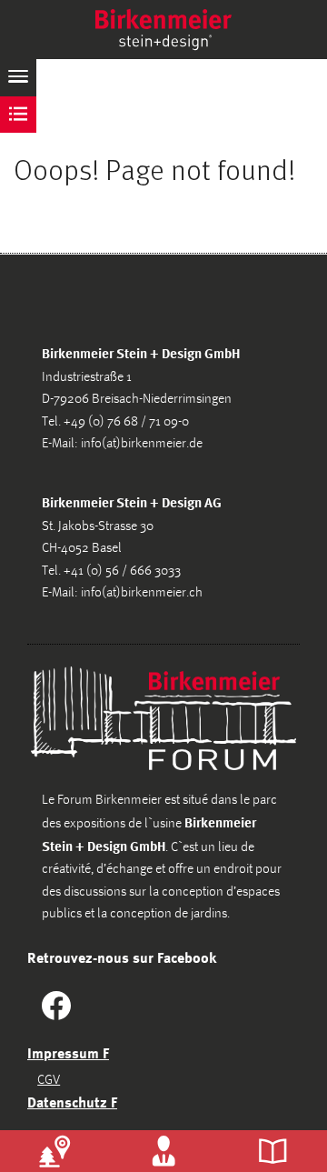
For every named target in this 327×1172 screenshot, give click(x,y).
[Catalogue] (272, 1151)
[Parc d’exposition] (54, 1151)
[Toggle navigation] (18, 77)
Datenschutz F (72, 1102)
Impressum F (68, 1053)
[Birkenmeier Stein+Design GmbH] (163, 29)
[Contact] (163, 1151)
